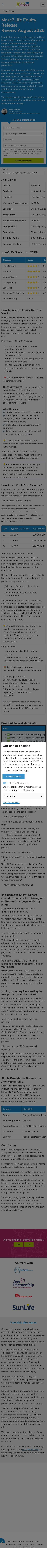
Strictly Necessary (19, 783)
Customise (23, 796)
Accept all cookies (13, 776)
